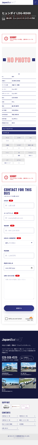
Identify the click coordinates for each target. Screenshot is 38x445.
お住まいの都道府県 (12, 238)
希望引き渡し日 (8, 263)
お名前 (8, 201)
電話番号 (8, 226)
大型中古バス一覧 (6, 416)
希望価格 (6, 251)
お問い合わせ (5, 428)
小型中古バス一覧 (6, 420)
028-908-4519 (9, 357)
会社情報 (21, 424)
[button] (4, 59)
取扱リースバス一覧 (23, 420)
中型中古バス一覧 (23, 416)
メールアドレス (10, 213)
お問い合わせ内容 (11, 276)
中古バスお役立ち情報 (7, 424)
